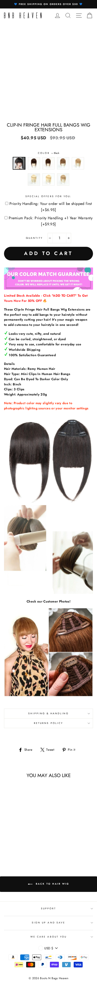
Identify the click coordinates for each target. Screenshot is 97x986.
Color (48, 153)
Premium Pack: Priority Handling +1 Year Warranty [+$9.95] (51, 221)
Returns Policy (48, 723)
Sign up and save (48, 922)
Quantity (34, 238)
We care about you (48, 936)
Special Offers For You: (48, 196)
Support (48, 908)
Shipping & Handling (48, 713)
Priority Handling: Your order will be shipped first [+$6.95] (50, 206)
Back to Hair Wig (51, 884)
